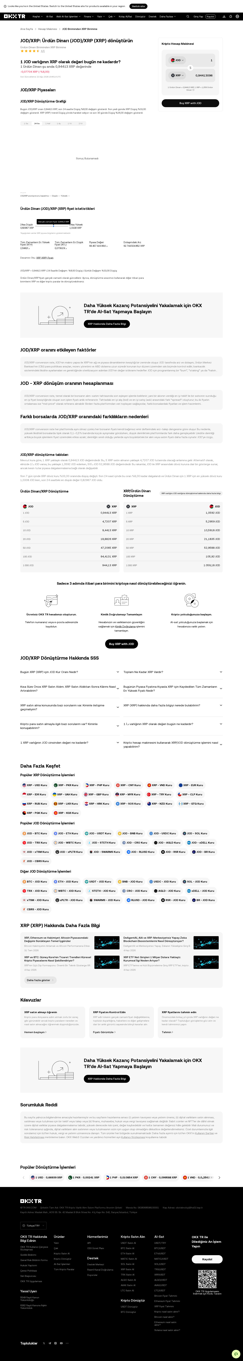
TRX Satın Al (127, 1274)
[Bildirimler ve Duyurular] (230, 16)
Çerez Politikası (28, 1270)
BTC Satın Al (127, 1248)
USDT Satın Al (128, 1243)
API (89, 1243)
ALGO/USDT (160, 1280)
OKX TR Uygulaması (31, 1281)
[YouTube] (61, 1343)
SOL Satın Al (127, 1264)
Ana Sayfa (26, 29)
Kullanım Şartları (204, 1133)
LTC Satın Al (127, 1290)
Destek (152, 16)
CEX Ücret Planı (95, 1248)
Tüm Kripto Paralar (64, 1269)
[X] (43, 1343)
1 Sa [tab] (26, 123)
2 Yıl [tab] (80, 123)
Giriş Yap (198, 16)
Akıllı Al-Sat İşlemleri (67, 16)
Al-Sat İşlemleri (62, 1264)
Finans (87, 16)
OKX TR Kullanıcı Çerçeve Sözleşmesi (34, 1248)
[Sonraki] (219, 1177)
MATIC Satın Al (129, 1258)
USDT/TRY (160, 1243)
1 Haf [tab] (47, 123)
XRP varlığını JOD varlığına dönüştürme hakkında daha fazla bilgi (191, 493)
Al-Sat (49, 16)
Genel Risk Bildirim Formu (34, 1260)
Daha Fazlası (166, 16)
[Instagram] (55, 1343)
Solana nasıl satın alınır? (167, 1330)
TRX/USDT (160, 1269)
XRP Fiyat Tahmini (164, 1306)
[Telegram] (49, 1343)
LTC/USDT (159, 1290)
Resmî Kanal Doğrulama (100, 1269)
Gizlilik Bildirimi (28, 1255)
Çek (110, 16)
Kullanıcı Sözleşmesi (133, 1137)
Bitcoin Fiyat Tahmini (165, 1295)
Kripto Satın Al (62, 1253)
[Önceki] (23, 1177)
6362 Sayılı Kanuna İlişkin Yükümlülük (33, 1306)
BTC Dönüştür (128, 1312)
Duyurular (92, 1275)
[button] (187, 16)
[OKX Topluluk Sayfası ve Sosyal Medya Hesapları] (67, 1343)
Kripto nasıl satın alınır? (167, 1311)
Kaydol (210, 16)
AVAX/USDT (160, 1285)
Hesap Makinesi (47, 29)
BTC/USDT (160, 1248)
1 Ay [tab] (59, 123)
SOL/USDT (160, 1264)
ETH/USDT (160, 1253)
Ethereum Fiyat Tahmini (167, 1301)
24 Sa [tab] (37, 123)
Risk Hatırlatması (34, 1137)
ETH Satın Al (127, 1253)
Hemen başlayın (34, 1032)
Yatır (99, 16)
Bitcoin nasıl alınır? (164, 1317)
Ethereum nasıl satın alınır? (165, 1323)
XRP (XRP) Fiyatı (44, 257)
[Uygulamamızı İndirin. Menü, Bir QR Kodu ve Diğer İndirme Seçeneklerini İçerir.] (224, 16)
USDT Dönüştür (129, 1306)
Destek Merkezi (95, 1264)
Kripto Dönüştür (62, 1258)
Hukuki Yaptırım (28, 1265)
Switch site (138, 6)
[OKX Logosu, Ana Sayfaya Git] (14, 16)
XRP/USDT (159, 1274)
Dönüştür (140, 16)
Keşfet (36, 16)
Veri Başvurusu (28, 1276)
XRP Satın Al (127, 1269)
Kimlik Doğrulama (125, 626)
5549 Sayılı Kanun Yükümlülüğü (29, 1298)
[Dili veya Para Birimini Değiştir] (237, 16)
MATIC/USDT (161, 1258)
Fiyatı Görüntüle (103, 1032)
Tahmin (166, 1032)
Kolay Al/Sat (125, 16)
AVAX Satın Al (128, 1285)
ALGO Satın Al (128, 1280)
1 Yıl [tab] (70, 123)
